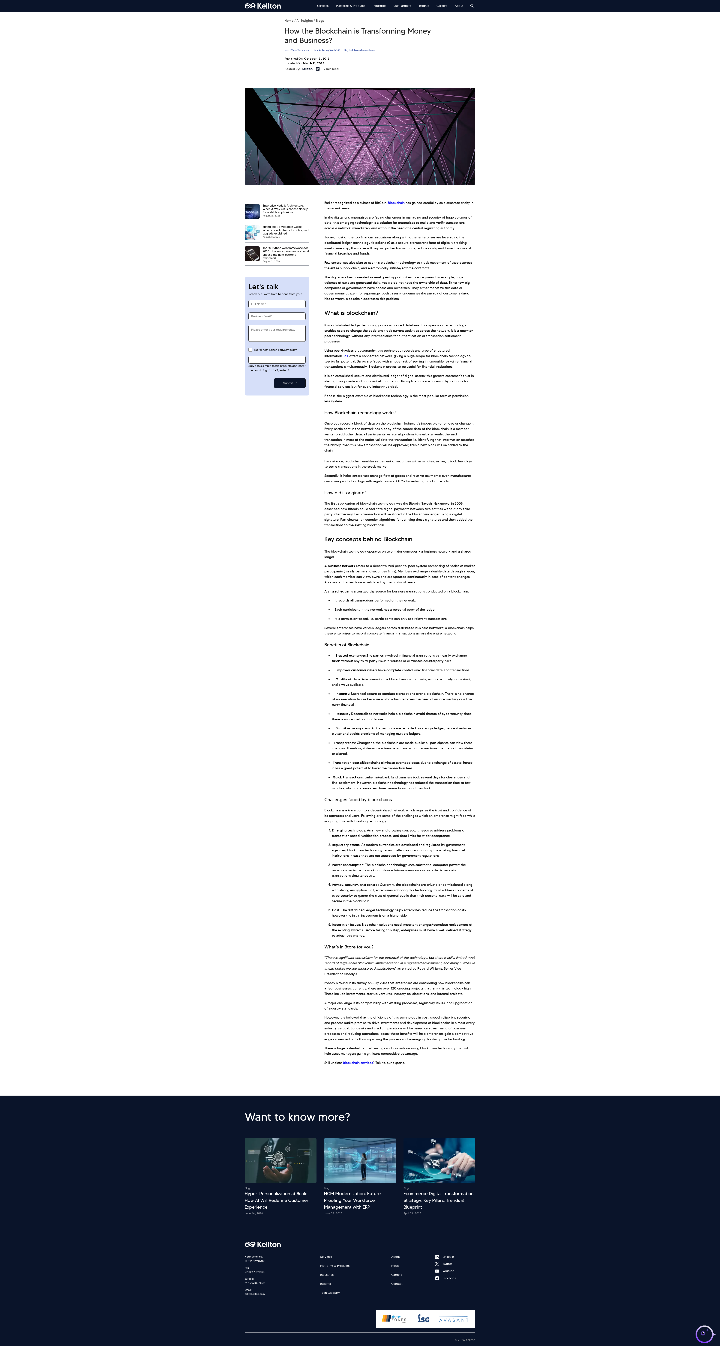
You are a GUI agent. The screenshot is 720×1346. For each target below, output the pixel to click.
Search (472, 6)
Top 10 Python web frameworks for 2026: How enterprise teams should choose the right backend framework (286, 253)
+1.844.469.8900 (255, 1261)
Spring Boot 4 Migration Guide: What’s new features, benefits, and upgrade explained (285, 230)
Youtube (437, 1271)
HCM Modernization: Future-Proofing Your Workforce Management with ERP (353, 1200)
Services (322, 5)
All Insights (304, 21)
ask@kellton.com (255, 1294)
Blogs (320, 21)
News (395, 1265)
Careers (441, 5)
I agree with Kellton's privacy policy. (275, 349)
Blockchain (396, 203)
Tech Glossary (330, 1292)
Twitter (437, 1264)
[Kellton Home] (283, 1244)
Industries (379, 5)
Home (288, 21)
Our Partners (402, 5)
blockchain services (358, 1063)
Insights (423, 5)
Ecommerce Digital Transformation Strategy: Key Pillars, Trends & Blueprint (439, 1200)
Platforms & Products (350, 5)
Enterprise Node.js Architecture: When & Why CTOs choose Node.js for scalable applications (285, 209)
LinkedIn (437, 1257)
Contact (397, 1283)
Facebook (437, 1278)
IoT (346, 356)
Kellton (307, 69)
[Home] (263, 6)
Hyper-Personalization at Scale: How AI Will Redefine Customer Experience (277, 1200)
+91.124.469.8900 (255, 1272)
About (459, 5)
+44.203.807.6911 (255, 1283)
